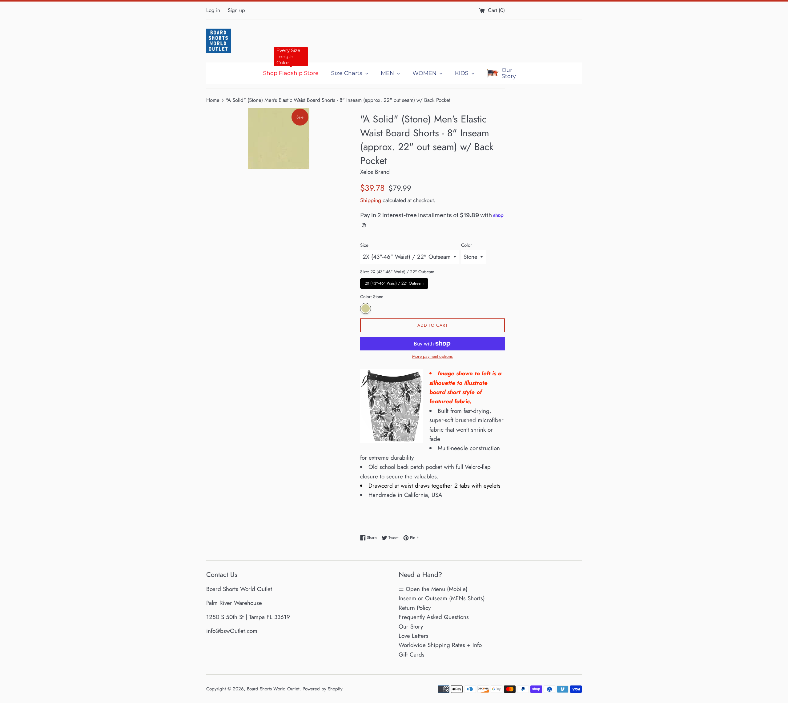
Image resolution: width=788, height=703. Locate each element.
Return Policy (415, 608)
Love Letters (413, 636)
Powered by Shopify (323, 688)
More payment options (432, 356)
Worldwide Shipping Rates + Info (440, 645)
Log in (213, 10)
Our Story (411, 626)
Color (466, 245)
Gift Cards (411, 654)
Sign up (236, 10)
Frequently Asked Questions (434, 617)
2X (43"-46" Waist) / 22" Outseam (394, 282)
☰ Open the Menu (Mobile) (433, 589)
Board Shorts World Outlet (273, 688)
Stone (365, 308)
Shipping (370, 200)
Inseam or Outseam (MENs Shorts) (442, 598)
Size (364, 245)
